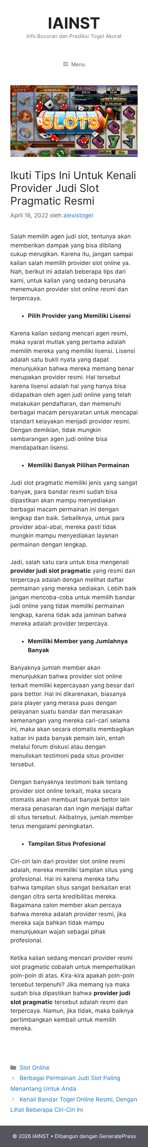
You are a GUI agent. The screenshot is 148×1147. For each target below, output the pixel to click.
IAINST (74, 22)
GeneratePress (117, 1136)
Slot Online (35, 1067)
